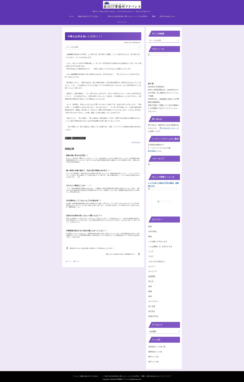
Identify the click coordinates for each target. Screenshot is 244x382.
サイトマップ (166, 376)
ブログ (69, 138)
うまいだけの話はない (79, 138)
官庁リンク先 (153, 362)
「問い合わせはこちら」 (167, 128)
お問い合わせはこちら (153, 376)
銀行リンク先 (153, 357)
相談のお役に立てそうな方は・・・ (91, 376)
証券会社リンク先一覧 (156, 347)
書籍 (143, 376)
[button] (139, 47)
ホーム (76, 376)
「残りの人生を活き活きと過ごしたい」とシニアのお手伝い (122, 376)
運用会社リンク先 (155, 352)
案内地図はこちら (155, 151)
